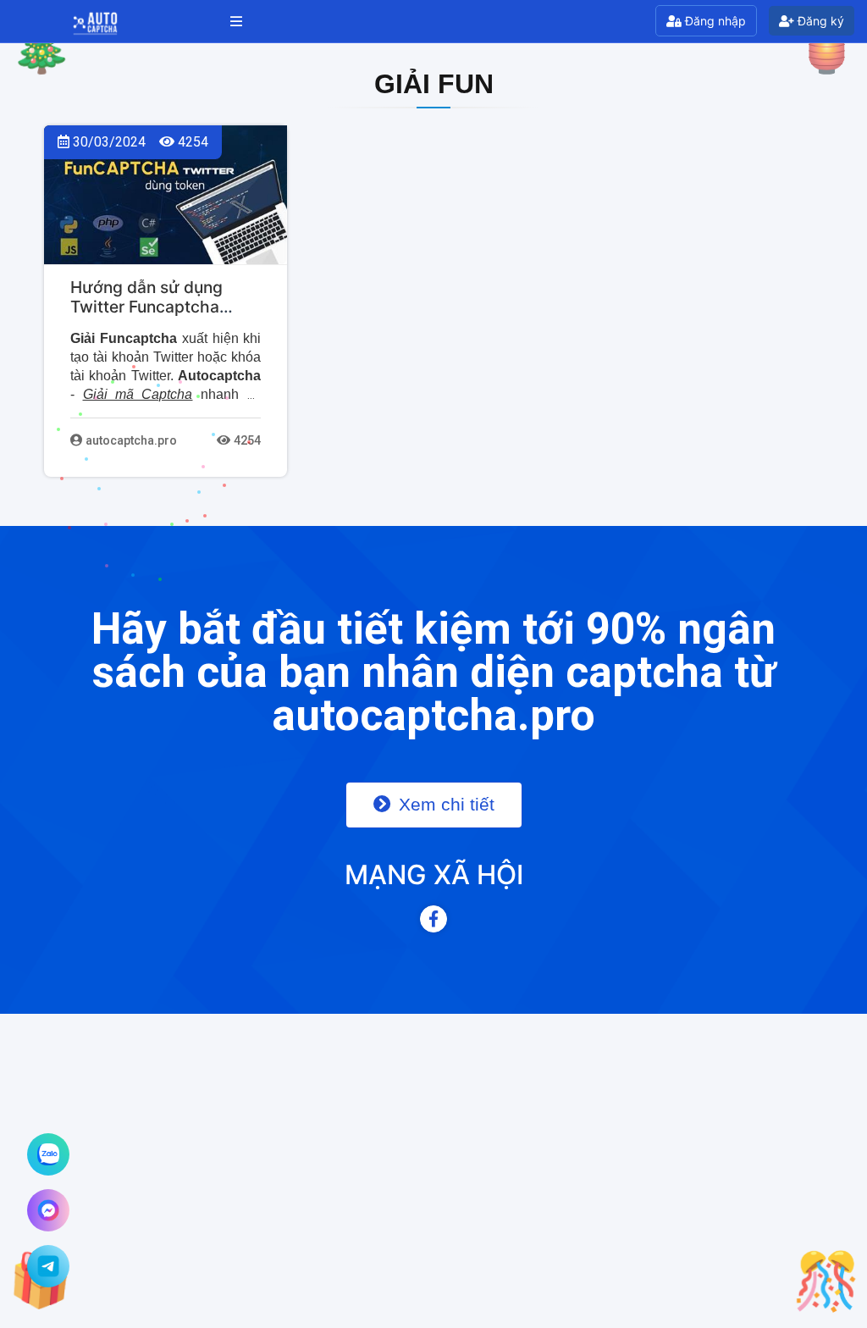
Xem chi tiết (444, 804)
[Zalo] (48, 1154)
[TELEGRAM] (48, 1266)
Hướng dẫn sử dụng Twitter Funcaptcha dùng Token (146, 306)
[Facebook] (433, 918)
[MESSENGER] (48, 1210)
